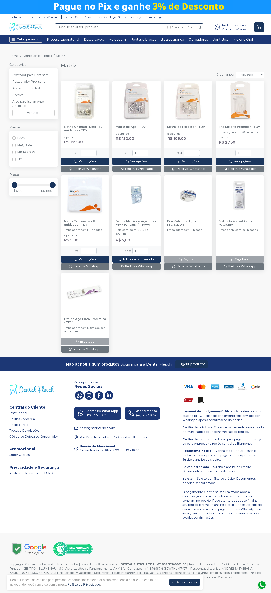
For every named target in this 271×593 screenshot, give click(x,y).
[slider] (14, 185)
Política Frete (19, 425)
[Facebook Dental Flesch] (99, 395)
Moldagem (117, 39)
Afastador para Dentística (30, 75)
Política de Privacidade (83, 584)
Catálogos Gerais (115, 17)
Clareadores (198, 39)
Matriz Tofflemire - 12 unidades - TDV (80, 223)
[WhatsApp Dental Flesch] (79, 395)
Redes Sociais (36, 17)
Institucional (17, 17)
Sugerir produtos (191, 364)
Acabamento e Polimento (31, 88)
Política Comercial (22, 419)
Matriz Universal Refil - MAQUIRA (235, 223)
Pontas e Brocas (143, 39)
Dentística (220, 39)
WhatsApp (53, 17)
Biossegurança (172, 39)
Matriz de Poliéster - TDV (186, 127)
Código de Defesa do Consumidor (33, 436)
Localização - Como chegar (145, 17)
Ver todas (33, 113)
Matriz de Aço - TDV (131, 127)
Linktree (67, 17)
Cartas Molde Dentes (88, 17)
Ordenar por (225, 74)
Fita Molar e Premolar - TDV (239, 127)
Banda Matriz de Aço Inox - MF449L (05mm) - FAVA (136, 223)
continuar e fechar (184, 582)
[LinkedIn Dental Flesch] (109, 395)
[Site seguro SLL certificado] (29, 549)
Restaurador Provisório (28, 81)
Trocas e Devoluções (24, 430)
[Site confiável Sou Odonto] (73, 549)
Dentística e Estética (37, 55)
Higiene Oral (243, 39)
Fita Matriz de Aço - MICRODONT (181, 223)
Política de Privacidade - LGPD (31, 473)
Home (14, 55)
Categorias (26, 39)
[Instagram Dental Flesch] (89, 395)
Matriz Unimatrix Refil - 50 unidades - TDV (83, 128)
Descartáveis (94, 39)
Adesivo (18, 95)
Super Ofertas (19, 455)
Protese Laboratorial (63, 39)
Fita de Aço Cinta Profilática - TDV (85, 320)
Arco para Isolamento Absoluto (28, 104)
